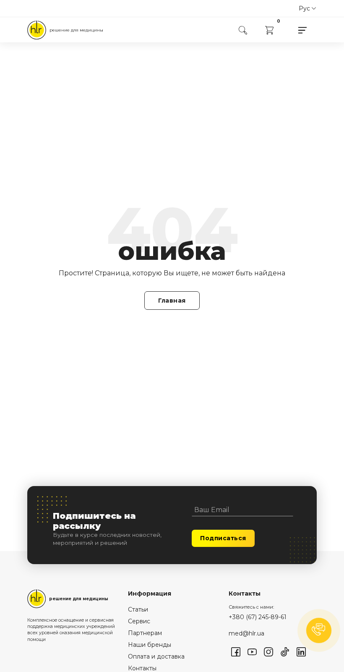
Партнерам (145, 633)
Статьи (138, 609)
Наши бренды (149, 644)
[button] (318, 630)
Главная (172, 300)
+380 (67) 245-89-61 (258, 617)
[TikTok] (285, 652)
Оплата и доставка (156, 656)
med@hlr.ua (246, 633)
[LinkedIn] (301, 652)
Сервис (139, 621)
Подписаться (223, 538)
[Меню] (302, 29)
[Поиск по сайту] (243, 29)
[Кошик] (269, 30)
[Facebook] (236, 652)
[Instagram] (268, 652)
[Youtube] (252, 652)
